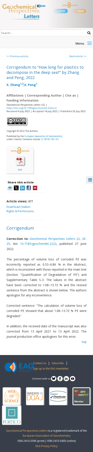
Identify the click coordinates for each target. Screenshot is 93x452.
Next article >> (78, 56)
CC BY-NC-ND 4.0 (50, 139)
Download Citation (18, 207)
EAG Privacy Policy (46, 446)
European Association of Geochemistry (43, 136)
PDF (20, 170)
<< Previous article (17, 56)
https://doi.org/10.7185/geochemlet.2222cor (31, 108)
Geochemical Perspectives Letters (60, 11)
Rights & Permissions (20, 211)
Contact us (39, 363)
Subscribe (58, 363)
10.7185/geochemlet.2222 (38, 244)
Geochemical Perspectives (81, 11)
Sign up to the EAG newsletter (51, 368)
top (84, 342)
